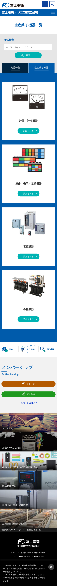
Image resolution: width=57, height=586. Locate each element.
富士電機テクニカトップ (11, 530)
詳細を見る (28, 131)
